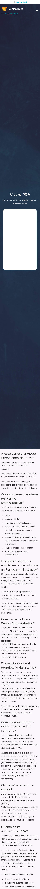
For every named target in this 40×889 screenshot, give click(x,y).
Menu (37, 10)
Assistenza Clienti (21, 2)
